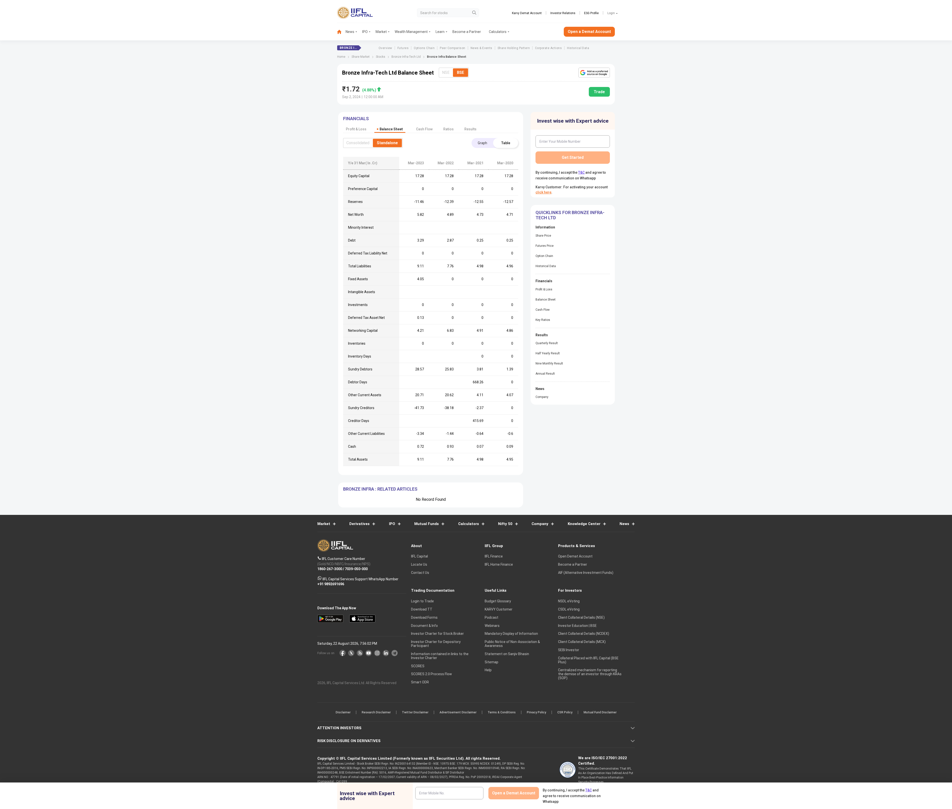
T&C (449, 437)
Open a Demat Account (441, 421)
